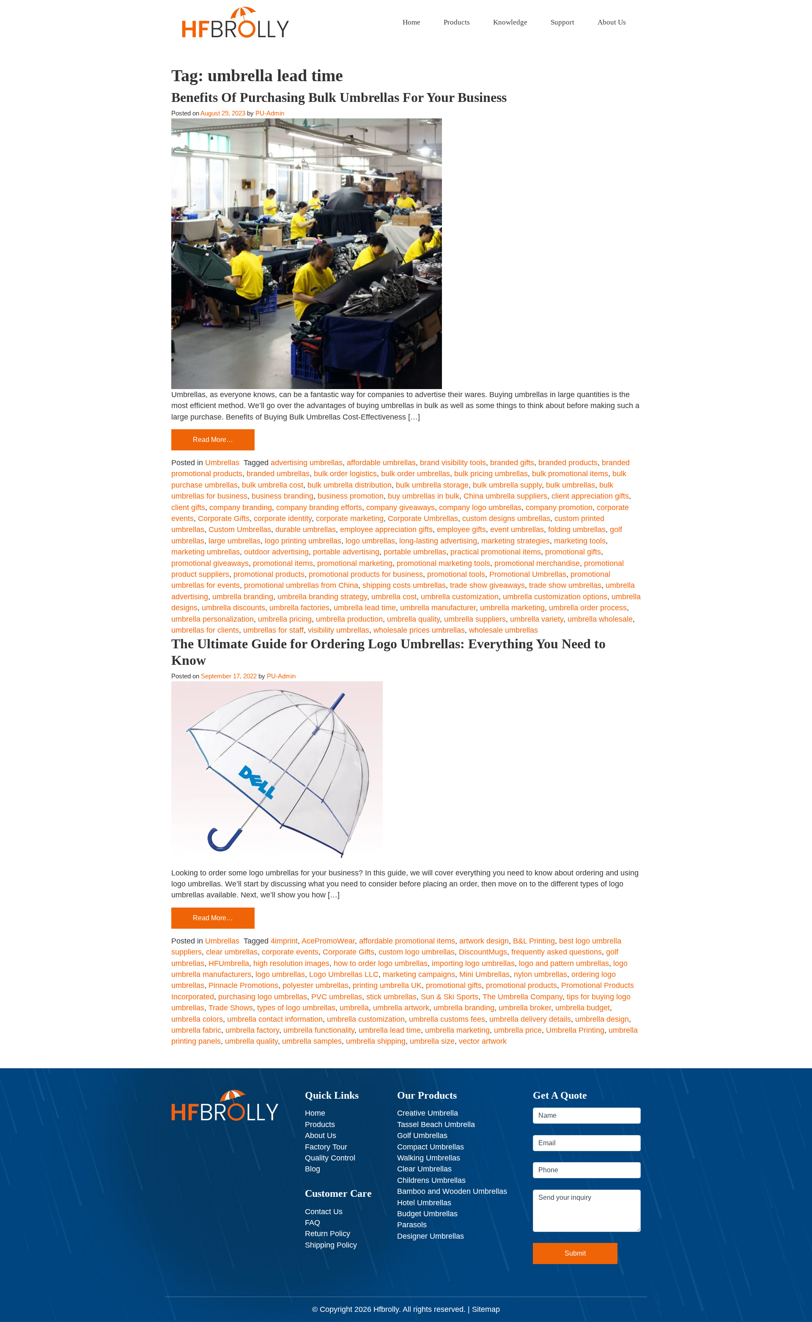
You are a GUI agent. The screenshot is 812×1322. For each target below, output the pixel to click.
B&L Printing (534, 941)
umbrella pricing (285, 619)
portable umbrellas (415, 552)
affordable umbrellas (381, 462)
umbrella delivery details (530, 1019)
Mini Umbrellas (484, 974)
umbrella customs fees (447, 1019)
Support (562, 22)
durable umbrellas (305, 529)
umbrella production (349, 619)
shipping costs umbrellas (404, 585)
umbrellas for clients (205, 630)
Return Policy (327, 1233)
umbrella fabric (196, 1030)
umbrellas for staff (273, 630)
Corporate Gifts (224, 518)
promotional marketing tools (443, 563)
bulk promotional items (570, 473)
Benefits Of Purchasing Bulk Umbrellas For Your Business (339, 97)
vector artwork (483, 1041)
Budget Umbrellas (427, 1214)
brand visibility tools (453, 462)
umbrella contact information (275, 1019)
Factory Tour (326, 1147)
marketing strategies (515, 541)
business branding (282, 496)
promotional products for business (366, 574)
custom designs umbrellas (506, 518)
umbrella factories (299, 607)
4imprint (284, 941)
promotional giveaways (210, 563)
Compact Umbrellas (430, 1147)
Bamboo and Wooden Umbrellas (452, 1191)
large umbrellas (234, 541)
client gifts (188, 507)
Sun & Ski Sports (449, 997)
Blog (312, 1169)
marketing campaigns (419, 974)
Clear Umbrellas (424, 1169)
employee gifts (461, 529)
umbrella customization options (555, 596)
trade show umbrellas (565, 585)
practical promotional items (495, 552)
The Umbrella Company (522, 997)
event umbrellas (517, 529)
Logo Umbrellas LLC (344, 974)
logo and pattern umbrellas (564, 963)
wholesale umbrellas (503, 630)
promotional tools (456, 574)
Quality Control (330, 1158)
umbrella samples (312, 1041)
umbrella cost (394, 596)
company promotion (559, 507)
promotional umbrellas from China (301, 585)
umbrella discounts (233, 607)
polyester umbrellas (315, 985)
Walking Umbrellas (428, 1158)
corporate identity (283, 518)
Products (457, 22)
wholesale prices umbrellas (419, 630)
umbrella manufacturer (438, 607)
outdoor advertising (276, 552)
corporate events (290, 952)
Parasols (412, 1225)
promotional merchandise (537, 563)
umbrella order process (588, 607)
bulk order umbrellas (415, 473)
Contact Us (324, 1211)
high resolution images (291, 963)
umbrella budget (582, 1008)
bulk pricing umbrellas (491, 473)
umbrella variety (536, 619)
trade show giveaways (487, 585)
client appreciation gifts (590, 496)
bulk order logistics (345, 473)
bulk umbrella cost (272, 485)
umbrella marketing (512, 607)
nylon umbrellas (540, 974)
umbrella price (518, 1030)
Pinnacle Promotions (243, 985)
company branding (240, 507)
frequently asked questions (556, 952)
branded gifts (512, 462)
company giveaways (400, 507)
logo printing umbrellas (303, 541)
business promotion (351, 496)
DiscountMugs (483, 952)
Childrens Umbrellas (431, 1180)
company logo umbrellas (480, 507)
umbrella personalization (212, 619)
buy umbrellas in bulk (423, 496)
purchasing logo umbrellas (262, 997)
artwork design (484, 941)
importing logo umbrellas (473, 963)
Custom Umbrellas (239, 529)
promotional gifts (573, 552)
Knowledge (510, 22)
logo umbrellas (370, 541)
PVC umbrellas (336, 997)
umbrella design (602, 1019)
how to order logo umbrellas (381, 963)
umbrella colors (197, 1019)
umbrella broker (525, 1008)
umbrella (354, 1008)
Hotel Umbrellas (424, 1203)
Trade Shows (230, 1008)
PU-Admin (269, 113)
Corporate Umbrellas (423, 518)
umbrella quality (413, 619)
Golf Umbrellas (422, 1135)
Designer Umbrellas (430, 1236)
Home (411, 22)
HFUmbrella (228, 963)
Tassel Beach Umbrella (436, 1124)
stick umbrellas (391, 997)
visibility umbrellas (338, 630)
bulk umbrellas (570, 485)
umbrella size (432, 1041)
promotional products (268, 574)
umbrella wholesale (600, 619)
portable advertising (346, 552)
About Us (612, 22)
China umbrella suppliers (505, 496)
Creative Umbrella (427, 1113)
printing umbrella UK (387, 985)
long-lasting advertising (438, 541)
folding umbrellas (577, 529)
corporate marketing (350, 518)
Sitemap (486, 1309)
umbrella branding (242, 596)
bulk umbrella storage (432, 485)
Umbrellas (222, 462)
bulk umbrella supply (507, 485)
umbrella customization (460, 596)
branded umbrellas (278, 473)
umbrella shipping (376, 1041)
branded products (568, 462)
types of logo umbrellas (296, 1008)
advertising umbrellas (307, 462)
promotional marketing (354, 563)
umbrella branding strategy (322, 596)
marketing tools (580, 541)
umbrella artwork (401, 1008)
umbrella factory (252, 1030)
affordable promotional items (407, 941)
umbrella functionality (318, 1030)
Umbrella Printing (575, 1030)
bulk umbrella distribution (349, 485)
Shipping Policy (331, 1245)
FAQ (312, 1222)
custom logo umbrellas (417, 952)
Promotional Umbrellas (527, 574)
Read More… (213, 439)
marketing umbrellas (205, 552)
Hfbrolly (386, 1309)
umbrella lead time (365, 607)
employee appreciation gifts (386, 529)
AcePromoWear (328, 941)
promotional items (283, 563)
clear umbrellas (232, 952)
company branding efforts (319, 507)
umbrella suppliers (475, 619)
